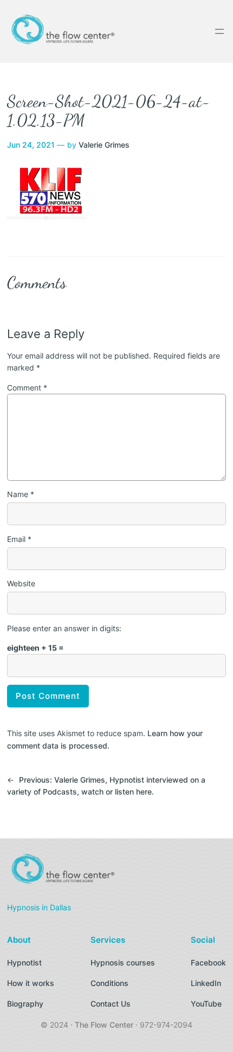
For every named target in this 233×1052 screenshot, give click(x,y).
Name (20, 494)
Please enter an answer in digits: (64, 628)
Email (19, 539)
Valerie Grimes (104, 144)
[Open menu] (219, 31)
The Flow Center (104, 1024)
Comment (27, 387)
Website (21, 583)
